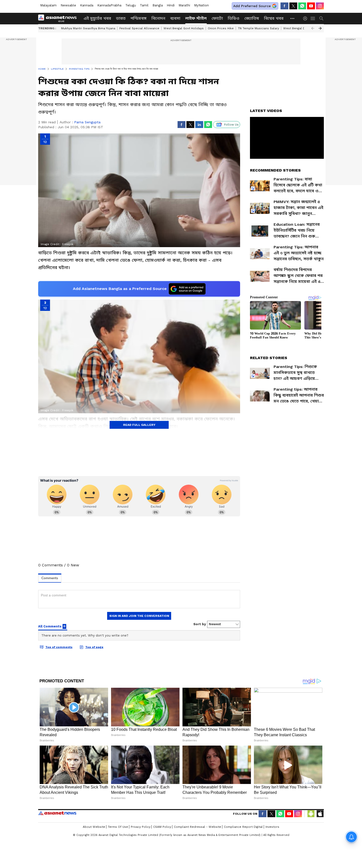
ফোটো (217, 18)
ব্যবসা (175, 18)
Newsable (68, 5)
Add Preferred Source (252, 6)
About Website (94, 827)
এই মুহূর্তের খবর (97, 18)
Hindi (171, 5)
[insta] (320, 5)
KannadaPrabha (109, 5)
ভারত (121, 18)
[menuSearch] (321, 18)
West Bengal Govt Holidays (184, 28)
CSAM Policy (162, 827)
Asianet (57, 813)
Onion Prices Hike (221, 28)
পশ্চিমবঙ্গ (139, 18)
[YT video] (311, 5)
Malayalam (48, 5)
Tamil (144, 5)
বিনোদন (158, 18)
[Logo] (59, 18)
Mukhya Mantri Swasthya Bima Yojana (88, 28)
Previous (312, 28)
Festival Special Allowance (139, 28)
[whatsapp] (302, 5)
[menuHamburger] (313, 18)
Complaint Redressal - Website (197, 827)
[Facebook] (284, 5)
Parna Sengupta (87, 122)
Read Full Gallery (139, 425)
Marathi (184, 5)
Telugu (130, 5)
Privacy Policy (140, 827)
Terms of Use (118, 827)
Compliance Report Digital (243, 827)
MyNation (201, 5)
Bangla (157, 5)
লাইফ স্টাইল (196, 18)
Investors (272, 827)
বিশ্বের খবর (273, 18)
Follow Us (231, 124)
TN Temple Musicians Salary (258, 28)
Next (320, 28)
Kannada (86, 5)
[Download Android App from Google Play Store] (311, 813)
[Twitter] (293, 5)
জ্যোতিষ (251, 18)
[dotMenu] (292, 18)
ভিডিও (233, 18)
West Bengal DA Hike (298, 28)
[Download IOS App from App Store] (320, 813)
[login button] (306, 18)
